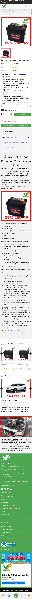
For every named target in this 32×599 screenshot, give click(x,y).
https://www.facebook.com (18, 333)
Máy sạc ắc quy (5, 517)
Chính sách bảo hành (6, 535)
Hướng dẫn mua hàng (6, 526)
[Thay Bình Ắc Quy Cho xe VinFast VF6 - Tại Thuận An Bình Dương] (16, 388)
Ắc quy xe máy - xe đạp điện (8, 505)
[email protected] (12, 328)
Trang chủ (4, 11)
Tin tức (16, 400)
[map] (29, 596)
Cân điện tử (4, 511)
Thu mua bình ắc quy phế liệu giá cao (10, 508)
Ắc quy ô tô (4, 499)
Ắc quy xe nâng (5, 514)
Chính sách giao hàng (6, 529)
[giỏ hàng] (3, 596)
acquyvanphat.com (14, 330)
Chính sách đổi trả (5, 532)
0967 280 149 (9, 477)
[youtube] (11, 489)
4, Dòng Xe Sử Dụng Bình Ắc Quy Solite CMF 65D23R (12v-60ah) (15, 146)
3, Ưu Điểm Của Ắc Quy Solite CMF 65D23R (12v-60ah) (16, 142)
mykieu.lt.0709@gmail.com (11, 479)
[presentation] (1, 125)
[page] (2, 489)
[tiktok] (5, 489)
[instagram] (8, 489)
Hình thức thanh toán (6, 539)
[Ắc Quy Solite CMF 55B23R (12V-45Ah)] (24, 354)
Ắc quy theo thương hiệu (15, 11)
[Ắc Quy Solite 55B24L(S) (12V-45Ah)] (8, 354)
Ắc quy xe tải (4, 502)
